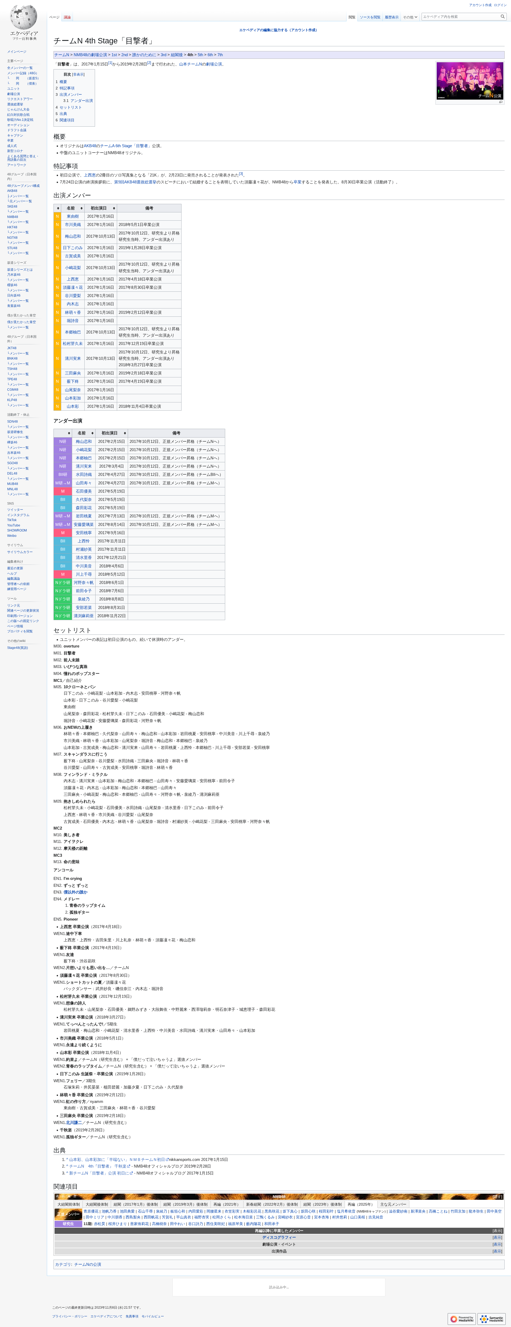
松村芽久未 (73, 343)
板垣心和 (177, 1211)
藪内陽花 (253, 1224)
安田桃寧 (84, 532)
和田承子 (271, 1224)
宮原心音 (303, 1217)
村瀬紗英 (84, 549)
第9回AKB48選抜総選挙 (135, 182)
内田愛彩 (195, 1211)
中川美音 (84, 566)
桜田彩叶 (326, 1211)
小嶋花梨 (73, 267)
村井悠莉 (339, 1217)
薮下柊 (73, 381)
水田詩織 (84, 474)
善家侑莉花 (139, 1224)
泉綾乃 (84, 599)
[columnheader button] (57, 208)
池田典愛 (127, 1211)
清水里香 (84, 557)
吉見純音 (375, 1217)
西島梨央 (133, 1217)
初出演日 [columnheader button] (99, 208)
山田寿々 (84, 483)
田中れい (177, 1224)
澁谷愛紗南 (398, 1211)
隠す (497, 1197)
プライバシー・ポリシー (69, 1316)
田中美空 (494, 1211)
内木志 (73, 304)
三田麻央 (73, 373)
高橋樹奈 (159, 1224)
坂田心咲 (308, 1211)
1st (114, 54)
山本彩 (73, 406)
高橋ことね (438, 1211)
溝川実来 (73, 358)
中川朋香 (115, 1217)
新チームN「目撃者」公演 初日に (99, 1173)
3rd (163, 54)
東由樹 (73, 216)
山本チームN (190, 64)
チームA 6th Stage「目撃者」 (126, 145)
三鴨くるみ (265, 1217)
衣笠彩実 (232, 1211)
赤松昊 (99, 1224)
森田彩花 (84, 507)
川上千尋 (84, 574)
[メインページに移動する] (23, 21)
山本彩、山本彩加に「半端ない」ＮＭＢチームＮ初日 (117, 1159)
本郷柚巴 (73, 332)
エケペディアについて (106, 1316)
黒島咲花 (272, 1211)
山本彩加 (73, 398)
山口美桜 (357, 1217)
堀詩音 (73, 320)
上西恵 (90, 175)
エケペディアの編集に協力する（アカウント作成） (279, 30)
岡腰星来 (214, 1211)
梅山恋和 (73, 236)
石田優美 (84, 491)
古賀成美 (73, 256)
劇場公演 (214, 64)
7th (220, 54)
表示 (497, 1231)
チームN (61, 54)
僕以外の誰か (76, 892)
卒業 (298, 182)
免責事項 (132, 1316)
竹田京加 (458, 1211)
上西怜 (84, 541)
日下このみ (73, 247)
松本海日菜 (243, 1217)
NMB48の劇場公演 (90, 54)
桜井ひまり (117, 1224)
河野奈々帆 (84, 582)
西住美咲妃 (215, 1224)
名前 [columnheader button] (71, 208)
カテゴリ (63, 1264)
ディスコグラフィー (279, 1237)
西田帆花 (151, 1217)
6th (210, 54)
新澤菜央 (418, 1211)
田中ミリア (95, 1217)
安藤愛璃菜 (84, 524)
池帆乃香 (109, 1211)
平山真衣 (183, 1217)
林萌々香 (73, 312)
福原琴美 (235, 1224)
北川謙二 (74, 1122)
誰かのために (144, 54)
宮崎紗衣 (285, 1217)
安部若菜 (84, 607)
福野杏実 (201, 1217)
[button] (410, 16)
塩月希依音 (346, 1211)
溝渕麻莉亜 (84, 615)
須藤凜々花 (73, 287)
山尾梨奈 (73, 390)
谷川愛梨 (73, 295)
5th (200, 54)
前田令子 (84, 590)
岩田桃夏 (84, 516)
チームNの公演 (87, 1264)
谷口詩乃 (195, 1224)
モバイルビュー (153, 1316)
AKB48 (90, 145)
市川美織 (73, 224)
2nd (124, 54)
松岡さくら (221, 1217)
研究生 (68, 1224)
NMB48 (279, 1197)
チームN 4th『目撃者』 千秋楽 (97, 1166)
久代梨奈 (84, 499)
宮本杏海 (321, 1217)
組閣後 (177, 54)
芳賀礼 (167, 1217)
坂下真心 (290, 1211)
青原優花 (91, 1211)
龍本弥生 (476, 1211)
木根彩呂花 (252, 1211)
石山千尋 (145, 1211)
